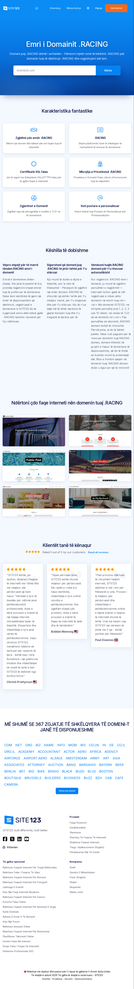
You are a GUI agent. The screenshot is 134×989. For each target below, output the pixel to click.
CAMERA (11, 784)
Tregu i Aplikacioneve (87, 847)
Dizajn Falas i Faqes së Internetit (21, 946)
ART (106, 758)
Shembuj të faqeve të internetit (88, 837)
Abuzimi (69, 979)
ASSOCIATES (14, 765)
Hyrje (98, 8)
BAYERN (105, 765)
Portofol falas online (14, 901)
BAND (71, 765)
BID (31, 771)
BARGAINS (87, 765)
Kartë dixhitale (11, 911)
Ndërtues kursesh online (16, 926)
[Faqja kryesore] (36, 8)
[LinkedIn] (19, 839)
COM (8, 745)
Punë (78, 877)
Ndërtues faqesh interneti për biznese (24, 877)
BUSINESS (72, 778)
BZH (98, 778)
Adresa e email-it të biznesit (19, 916)
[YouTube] (26, 839)
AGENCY (111, 752)
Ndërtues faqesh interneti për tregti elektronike (30, 867)
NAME (49, 745)
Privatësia (57, 979)
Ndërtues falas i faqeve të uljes (21, 872)
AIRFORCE (12, 758)
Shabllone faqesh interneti (84, 842)
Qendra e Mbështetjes (82, 872)
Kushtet (46, 979)
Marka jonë (76, 892)
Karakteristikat (78, 827)
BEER (119, 765)
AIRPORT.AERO (35, 758)
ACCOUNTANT (49, 752)
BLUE (92, 771)
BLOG (80, 771)
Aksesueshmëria (83, 979)
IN (104, 745)
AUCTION (55, 765)
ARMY (95, 758)
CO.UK (94, 745)
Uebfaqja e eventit (13, 887)
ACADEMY (26, 752)
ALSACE (56, 758)
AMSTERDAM (76, 758)
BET (22, 771)
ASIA (116, 758)
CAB (108, 778)
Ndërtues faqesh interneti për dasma (24, 897)
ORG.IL (9, 752)
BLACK (67, 771)
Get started (116, 8)
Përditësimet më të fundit (84, 852)
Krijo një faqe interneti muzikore (21, 892)
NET (18, 745)
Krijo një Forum (11, 921)
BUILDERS (53, 778)
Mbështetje (74, 8)
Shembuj (55, 8)
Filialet (73, 882)
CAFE (119, 778)
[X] (12, 839)
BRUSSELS (33, 778)
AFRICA (95, 752)
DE (111, 745)
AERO (82, 752)
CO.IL (121, 745)
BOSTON (106, 771)
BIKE (41, 771)
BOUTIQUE (12, 778)
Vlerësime (75, 832)
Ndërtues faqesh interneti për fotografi (25, 882)
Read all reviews (98, 552)
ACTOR (69, 752)
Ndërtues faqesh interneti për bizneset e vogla (29, 906)
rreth (73, 867)
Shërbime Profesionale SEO (18, 951)
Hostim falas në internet (16, 941)
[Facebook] (5, 839)
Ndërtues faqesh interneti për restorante (26, 931)
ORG (28, 745)
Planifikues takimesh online (18, 936)
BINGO (53, 771)
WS (83, 745)
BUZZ (88, 778)
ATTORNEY (36, 765)
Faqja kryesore (78, 822)
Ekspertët (75, 887)
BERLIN (10, 771)
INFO (61, 745)
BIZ (38, 745)
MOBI (72, 745)
